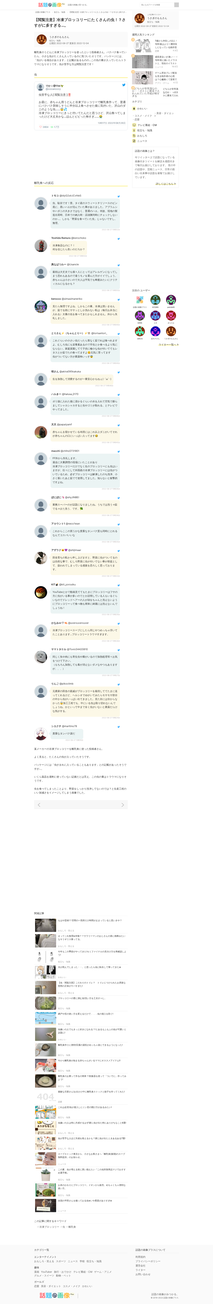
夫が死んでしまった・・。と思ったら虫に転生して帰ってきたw (89, 967)
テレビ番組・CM (147, 125)
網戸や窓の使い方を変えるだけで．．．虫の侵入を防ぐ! (85, 1013)
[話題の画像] (49, 4)
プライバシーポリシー (148, 1261)
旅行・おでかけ (62, 1271)
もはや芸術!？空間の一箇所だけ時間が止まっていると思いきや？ (90, 920)
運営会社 (140, 1265)
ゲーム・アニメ (103, 1271)
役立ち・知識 (64, 961)
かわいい (62, 977)
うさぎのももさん (59, 36)
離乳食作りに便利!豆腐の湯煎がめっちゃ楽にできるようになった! (90, 1045)
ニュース (62, 1164)
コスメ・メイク (143, 115)
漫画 (36, 1271)
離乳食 (72, 1227)
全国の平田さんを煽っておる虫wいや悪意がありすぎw (85, 1200)
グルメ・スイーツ (44, 1275)
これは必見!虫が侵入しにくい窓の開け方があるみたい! (85, 1107)
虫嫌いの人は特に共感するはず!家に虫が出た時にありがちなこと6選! (92, 1122)
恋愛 (60, 1102)
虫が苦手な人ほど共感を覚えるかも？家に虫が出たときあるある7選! (91, 1138)
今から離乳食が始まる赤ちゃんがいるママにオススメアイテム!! (89, 1060)
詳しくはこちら (164, 183)
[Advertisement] (81, 155)
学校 (82, 1261)
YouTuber (46, 1271)
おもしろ (142, 135)
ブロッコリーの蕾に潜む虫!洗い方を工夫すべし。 (82, 998)
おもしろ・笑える (66, 930)
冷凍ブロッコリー (49, 1227)
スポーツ (61, 1261)
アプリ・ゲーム (162, 83)
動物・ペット (63, 1275)
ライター (140, 1269)
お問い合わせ (143, 1274)
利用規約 (140, 1256)
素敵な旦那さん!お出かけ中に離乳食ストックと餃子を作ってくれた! (91, 1091)
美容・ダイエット (164, 114)
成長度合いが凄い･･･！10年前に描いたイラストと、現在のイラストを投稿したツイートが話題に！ (166, 63)
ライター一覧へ (167, 344)
